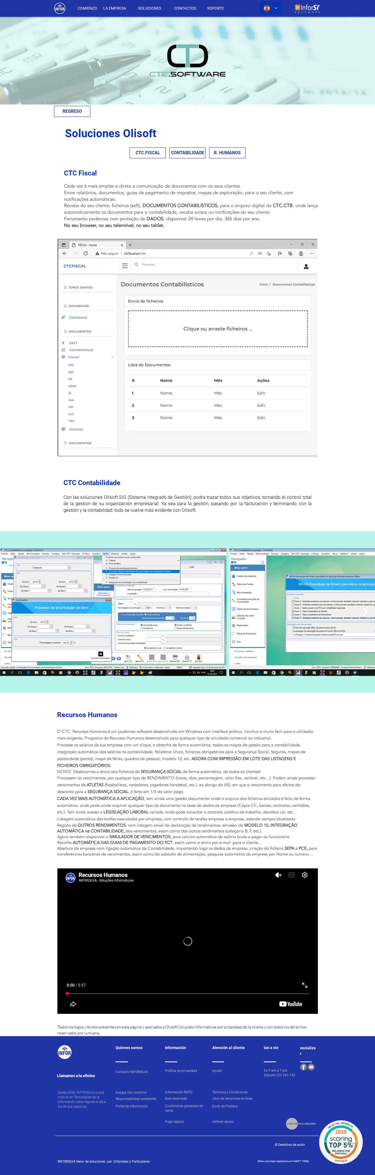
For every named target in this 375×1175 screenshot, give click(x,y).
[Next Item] (365, 612)
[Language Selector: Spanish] (270, 8)
